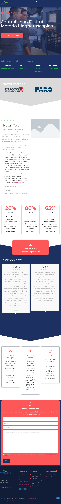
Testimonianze (24, 484)
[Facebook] (25, 489)
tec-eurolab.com (19, 182)
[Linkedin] (20, 489)
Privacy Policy (51, 474)
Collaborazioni (24, 482)
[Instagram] (23, 489)
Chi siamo (22, 474)
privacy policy (31, 498)
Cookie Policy (50, 477)
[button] (36, 2)
